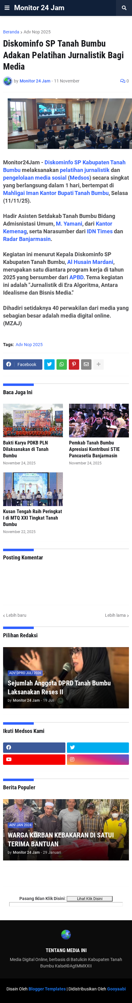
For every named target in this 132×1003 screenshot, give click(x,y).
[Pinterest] (74, 364)
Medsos (79, 177)
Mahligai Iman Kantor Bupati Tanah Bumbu (56, 193)
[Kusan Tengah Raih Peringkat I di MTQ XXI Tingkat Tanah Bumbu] (33, 489)
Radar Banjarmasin (27, 239)
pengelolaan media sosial (35, 177)
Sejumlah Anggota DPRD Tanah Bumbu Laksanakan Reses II (59, 687)
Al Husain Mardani (90, 262)
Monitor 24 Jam (39, 8)
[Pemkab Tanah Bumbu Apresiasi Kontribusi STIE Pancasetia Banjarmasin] (99, 420)
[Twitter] (49, 364)
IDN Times (100, 231)
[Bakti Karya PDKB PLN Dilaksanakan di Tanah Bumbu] (33, 420)
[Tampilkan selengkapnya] (98, 364)
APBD (76, 277)
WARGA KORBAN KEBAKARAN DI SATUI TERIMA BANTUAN (61, 839)
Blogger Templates (47, 988)
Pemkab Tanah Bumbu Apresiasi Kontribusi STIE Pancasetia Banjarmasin (94, 449)
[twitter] (98, 747)
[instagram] (98, 759)
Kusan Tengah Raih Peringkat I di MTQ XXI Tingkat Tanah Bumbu (32, 518)
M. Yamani (69, 223)
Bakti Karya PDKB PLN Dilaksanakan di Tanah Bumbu (26, 449)
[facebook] (34, 747)
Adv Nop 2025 (37, 32)
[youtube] (34, 759)
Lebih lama (115, 615)
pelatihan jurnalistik (85, 170)
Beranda (11, 32)
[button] (7, 8)
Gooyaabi (116, 988)
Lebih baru (16, 615)
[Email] (86, 364)
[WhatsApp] (61, 364)
